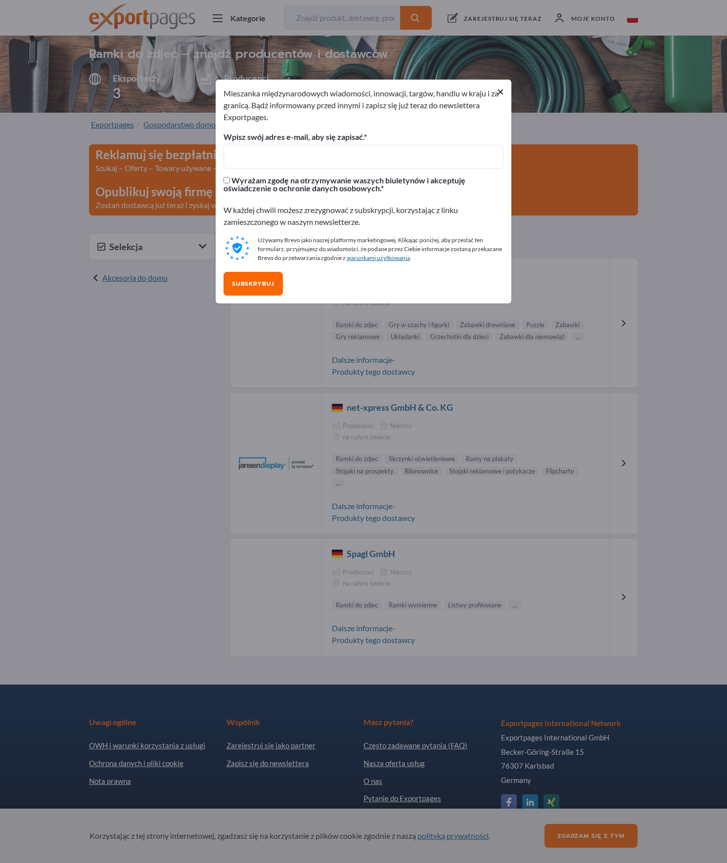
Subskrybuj (253, 283)
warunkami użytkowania (378, 257)
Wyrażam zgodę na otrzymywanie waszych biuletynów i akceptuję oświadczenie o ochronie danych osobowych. (344, 184)
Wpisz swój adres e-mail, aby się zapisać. (294, 137)
